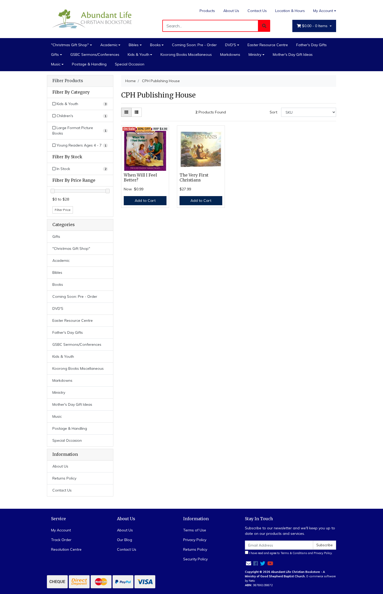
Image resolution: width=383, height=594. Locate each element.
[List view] (136, 112)
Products (207, 10)
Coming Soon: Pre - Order (194, 45)
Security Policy (195, 559)
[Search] (264, 26)
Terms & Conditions (294, 553)
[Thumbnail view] (126, 112)
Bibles (134, 45)
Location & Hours (290, 10)
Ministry (255, 54)
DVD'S (230, 45)
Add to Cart (145, 200)
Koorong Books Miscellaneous (186, 54)
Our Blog (124, 539)
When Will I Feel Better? (140, 178)
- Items (315, 25)
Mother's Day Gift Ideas (293, 54)
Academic (109, 45)
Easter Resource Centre (268, 45)
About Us (231, 10)
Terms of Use (194, 530)
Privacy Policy (194, 539)
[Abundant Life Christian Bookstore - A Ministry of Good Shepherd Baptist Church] (92, 18)
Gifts (55, 54)
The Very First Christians (194, 178)
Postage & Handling (89, 64)
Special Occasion (129, 64)
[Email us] (248, 563)
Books (155, 45)
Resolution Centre (66, 549)
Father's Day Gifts (311, 45)
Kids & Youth (138, 54)
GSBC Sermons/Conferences (94, 54)
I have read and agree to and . (290, 553)
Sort (273, 112)
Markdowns (230, 54)
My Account (323, 10)
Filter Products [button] (67, 80)
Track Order (61, 539)
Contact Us (257, 10)
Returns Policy (64, 478)
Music (55, 64)
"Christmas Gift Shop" (70, 45)
